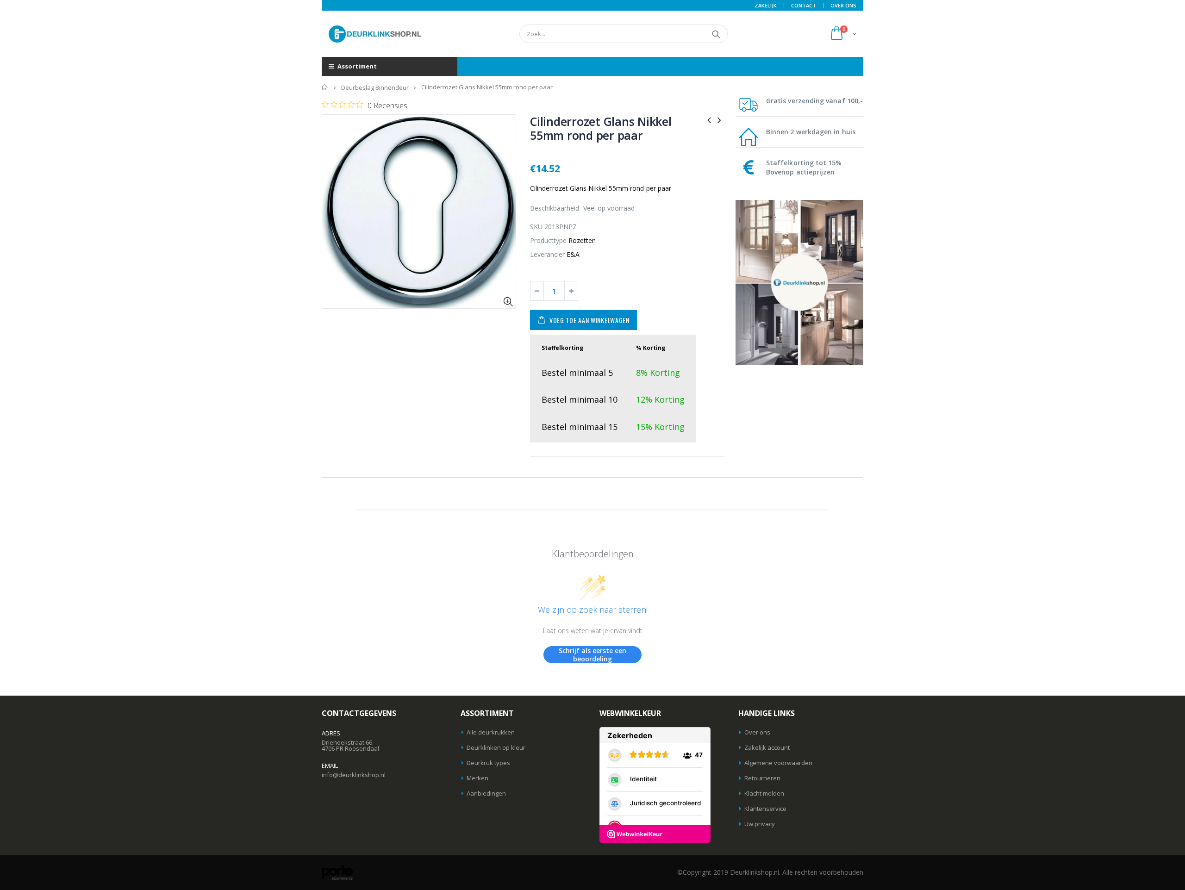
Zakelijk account (767, 747)
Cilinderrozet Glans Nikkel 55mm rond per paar (601, 128)
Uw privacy (759, 824)
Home (325, 87)
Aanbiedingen (486, 793)
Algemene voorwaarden (778, 763)
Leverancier (547, 254)
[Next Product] (719, 119)
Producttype (548, 240)
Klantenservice (765, 808)
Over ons (757, 732)
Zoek (715, 34)
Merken (477, 778)
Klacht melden (764, 793)
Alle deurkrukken (491, 732)
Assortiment (356, 66)
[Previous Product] (709, 119)
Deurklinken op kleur (496, 747)
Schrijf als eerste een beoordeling (592, 654)
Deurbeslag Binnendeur (375, 87)
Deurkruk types (488, 763)
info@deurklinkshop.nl (354, 775)
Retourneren (762, 778)
